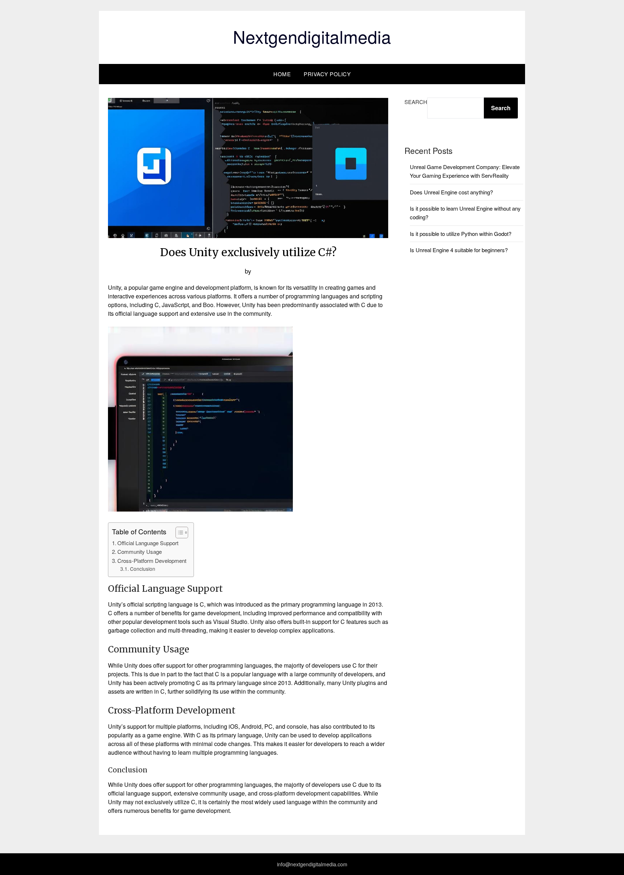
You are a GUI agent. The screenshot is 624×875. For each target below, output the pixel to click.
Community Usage (139, 551)
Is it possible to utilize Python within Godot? (460, 233)
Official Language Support (147, 543)
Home (282, 74)
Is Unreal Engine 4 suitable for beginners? (459, 250)
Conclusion (142, 568)
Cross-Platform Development (151, 560)
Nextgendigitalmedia (312, 36)
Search (415, 101)
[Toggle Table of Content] (178, 532)
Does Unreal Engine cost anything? (451, 192)
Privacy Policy (327, 74)
